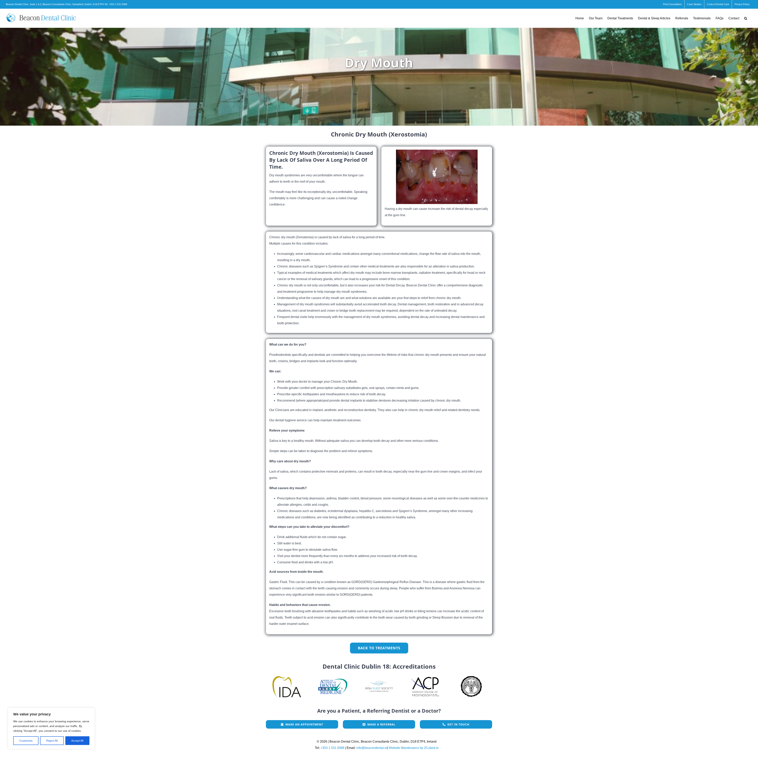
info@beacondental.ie (371, 748)
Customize (26, 740)
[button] (745, 18)
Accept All (77, 740)
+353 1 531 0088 (118, 4)
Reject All (52, 740)
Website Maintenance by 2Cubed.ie (414, 748)
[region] (51, 728)
